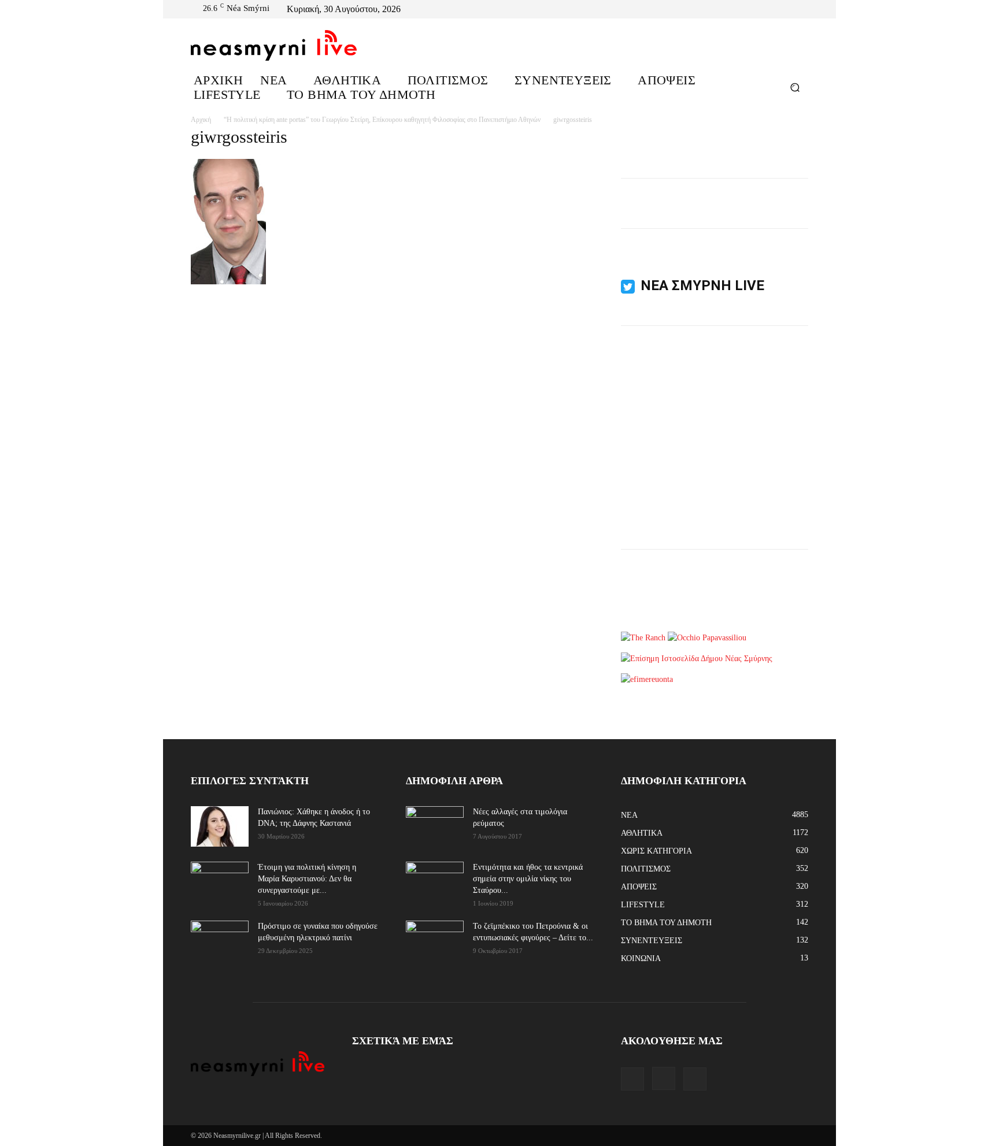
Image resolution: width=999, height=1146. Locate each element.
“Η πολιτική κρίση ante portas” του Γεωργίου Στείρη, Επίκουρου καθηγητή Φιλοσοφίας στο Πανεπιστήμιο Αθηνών (382, 120)
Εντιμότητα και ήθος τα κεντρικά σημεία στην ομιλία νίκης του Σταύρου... (528, 879)
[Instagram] (787, 9)
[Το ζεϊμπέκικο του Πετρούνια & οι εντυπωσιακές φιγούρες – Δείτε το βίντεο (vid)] (435, 934)
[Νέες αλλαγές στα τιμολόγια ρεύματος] (435, 825)
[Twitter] (801, 9)
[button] (794, 87)
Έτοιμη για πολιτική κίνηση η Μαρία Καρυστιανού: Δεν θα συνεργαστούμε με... (307, 879)
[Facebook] (773, 9)
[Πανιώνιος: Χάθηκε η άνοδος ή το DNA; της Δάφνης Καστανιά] (220, 826)
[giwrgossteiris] (228, 281)
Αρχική (201, 120)
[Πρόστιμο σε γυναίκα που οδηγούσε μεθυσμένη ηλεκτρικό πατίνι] (220, 941)
